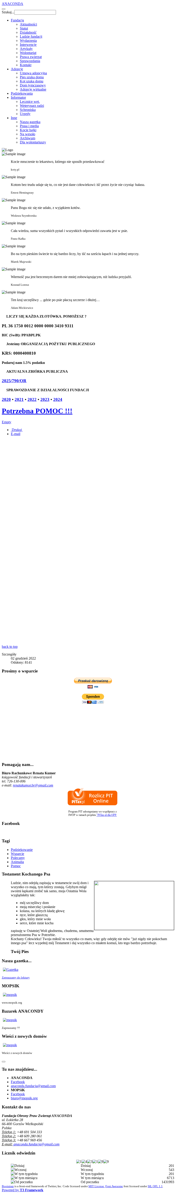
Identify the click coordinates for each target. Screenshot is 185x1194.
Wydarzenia (28, 40)
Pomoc (16, 866)
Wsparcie (17, 854)
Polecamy (18, 858)
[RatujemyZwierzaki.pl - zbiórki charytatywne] (92, 529)
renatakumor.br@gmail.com (33, 785)
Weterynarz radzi (32, 106)
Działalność (28, 32)
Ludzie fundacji (31, 36)
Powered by (22, 1190)
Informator (18, 97)
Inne (14, 118)
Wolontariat (28, 53)
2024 (57, 399)
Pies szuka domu (32, 77)
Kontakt (25, 65)
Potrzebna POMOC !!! (37, 411)
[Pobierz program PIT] (92, 804)
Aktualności (28, 24)
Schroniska (28, 110)
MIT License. (96, 1186)
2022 (32, 399)
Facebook (18, 1082)
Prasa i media (29, 126)
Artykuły (26, 49)
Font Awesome (114, 1186)
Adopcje (17, 69)
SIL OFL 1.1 (155, 1186)
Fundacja (17, 20)
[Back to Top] (3, 1061)
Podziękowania (22, 93)
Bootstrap (8, 1186)
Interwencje (28, 45)
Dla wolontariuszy (33, 142)
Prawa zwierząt (31, 57)
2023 (44, 399)
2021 (19, 399)
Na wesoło (27, 134)
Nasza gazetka (30, 122)
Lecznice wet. (30, 101)
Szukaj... (8, 12)
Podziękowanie (22, 850)
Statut (24, 28)
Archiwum (27, 138)
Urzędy (25, 114)
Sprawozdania (30, 61)
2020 (6, 399)
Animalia (17, 862)
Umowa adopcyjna (33, 73)
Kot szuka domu (31, 81)
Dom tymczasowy (33, 85)
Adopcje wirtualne (33, 89)
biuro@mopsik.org (24, 1098)
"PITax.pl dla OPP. (107, 815)
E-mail (15, 434)
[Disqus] (92, 587)
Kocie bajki (28, 130)
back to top (10, 647)
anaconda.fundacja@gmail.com (33, 1086)
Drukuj (17, 430)
